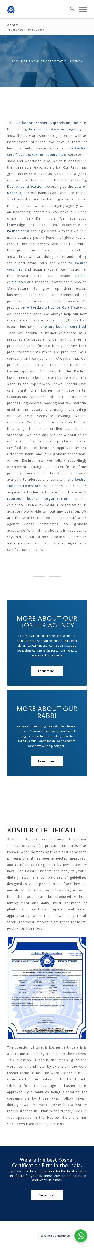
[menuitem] (69, 9)
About (12, 25)
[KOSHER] (39, 9)
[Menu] (80, 9)
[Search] (69, 9)
